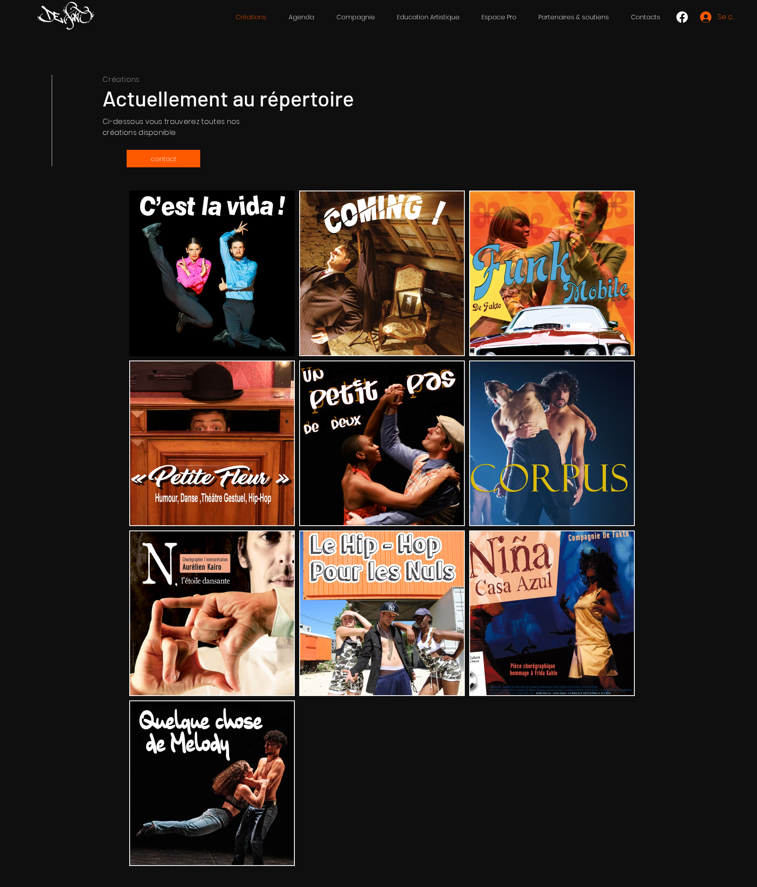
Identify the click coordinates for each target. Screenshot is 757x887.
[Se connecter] (705, 17)
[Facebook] (682, 17)
